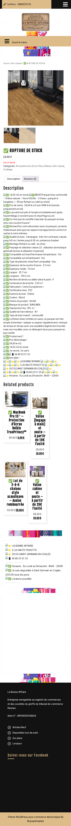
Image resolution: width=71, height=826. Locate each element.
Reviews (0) (30, 179)
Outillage (8, 169)
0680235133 (23, 3)
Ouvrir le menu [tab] (14, 40)
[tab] (65, 4)
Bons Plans (37, 166)
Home (6, 63)
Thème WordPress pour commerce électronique (34, 816)
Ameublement (23, 166)
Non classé (16, 63)
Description (13, 179)
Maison (48, 166)
